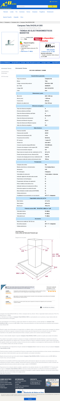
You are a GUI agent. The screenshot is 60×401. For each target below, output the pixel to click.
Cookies (17, 384)
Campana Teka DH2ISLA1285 (27, 22)
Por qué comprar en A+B (6, 384)
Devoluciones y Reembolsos (22, 386)
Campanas (7, 22)
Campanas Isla (15, 22)
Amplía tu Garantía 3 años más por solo (50, 55)
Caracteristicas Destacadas (5, 72)
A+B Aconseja (4, 76)
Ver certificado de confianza (48, 307)
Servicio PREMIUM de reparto (7, 62)
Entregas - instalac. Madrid (27, 62)
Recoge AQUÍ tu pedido (17, 62)
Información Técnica (6, 68)
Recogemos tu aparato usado (37, 62)
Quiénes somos (4, 381)
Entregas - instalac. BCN (47, 62)
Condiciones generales (20, 381)
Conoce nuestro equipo (5, 382)
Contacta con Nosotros (36, 381)
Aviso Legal (18, 382)
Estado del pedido (19, 387)
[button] (52, 6)
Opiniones (2, 386)
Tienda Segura (3, 387)
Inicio (1, 22)
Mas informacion (34, 395)
